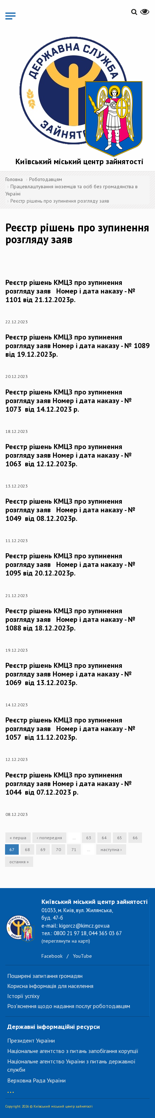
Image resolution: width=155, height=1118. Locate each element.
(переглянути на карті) (65, 941)
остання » (19, 861)
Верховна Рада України (36, 1080)
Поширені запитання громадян (45, 975)
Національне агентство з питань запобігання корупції (72, 1050)
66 (135, 837)
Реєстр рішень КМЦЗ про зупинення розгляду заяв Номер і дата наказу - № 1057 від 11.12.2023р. (70, 729)
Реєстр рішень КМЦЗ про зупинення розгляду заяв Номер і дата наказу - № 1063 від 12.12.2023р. (68, 455)
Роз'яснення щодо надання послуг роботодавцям (68, 1006)
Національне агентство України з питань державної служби (71, 1065)
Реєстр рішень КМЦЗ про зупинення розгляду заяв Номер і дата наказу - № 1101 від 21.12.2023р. (70, 291)
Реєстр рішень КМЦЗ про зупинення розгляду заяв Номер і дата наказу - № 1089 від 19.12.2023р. (77, 346)
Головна (14, 179)
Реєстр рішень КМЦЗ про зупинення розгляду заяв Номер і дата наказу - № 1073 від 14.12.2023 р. (68, 401)
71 (73, 849)
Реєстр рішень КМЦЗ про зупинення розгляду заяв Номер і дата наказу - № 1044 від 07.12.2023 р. (68, 783)
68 (27, 849)
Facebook (51, 956)
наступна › (111, 849)
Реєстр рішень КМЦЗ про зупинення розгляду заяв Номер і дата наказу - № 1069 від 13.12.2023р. (68, 674)
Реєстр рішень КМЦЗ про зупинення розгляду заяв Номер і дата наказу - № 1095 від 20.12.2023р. (70, 564)
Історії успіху (23, 995)
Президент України (31, 1040)
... (10, 1089)
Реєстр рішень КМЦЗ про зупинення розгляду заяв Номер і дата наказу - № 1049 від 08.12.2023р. (70, 510)
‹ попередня (49, 837)
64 (104, 837)
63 (88, 837)
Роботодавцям (45, 179)
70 (58, 849)
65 (119, 837)
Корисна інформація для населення (50, 985)
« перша (18, 837)
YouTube (82, 956)
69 (42, 849)
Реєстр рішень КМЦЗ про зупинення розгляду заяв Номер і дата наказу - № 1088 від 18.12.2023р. (70, 619)
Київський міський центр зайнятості (79, 161)
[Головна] (79, 95)
